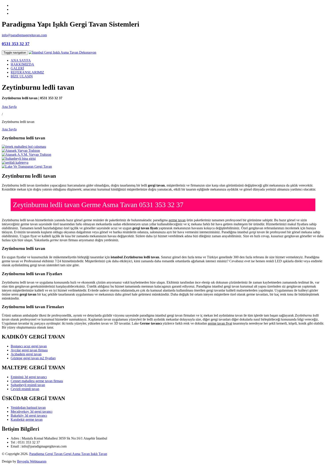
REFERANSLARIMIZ (27, 72)
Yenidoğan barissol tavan (28, 407)
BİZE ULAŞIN (22, 76)
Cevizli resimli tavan (25, 389)
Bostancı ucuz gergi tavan (29, 346)
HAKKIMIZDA (22, 64)
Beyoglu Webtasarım (31, 461)
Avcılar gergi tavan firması (29, 350)
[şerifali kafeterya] (15, 162)
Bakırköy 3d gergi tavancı (29, 415)
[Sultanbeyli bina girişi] (19, 158)
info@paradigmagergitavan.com (24, 35)
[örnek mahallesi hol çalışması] (24, 146)
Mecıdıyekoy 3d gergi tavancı (31, 411)
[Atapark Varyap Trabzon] (21, 150)
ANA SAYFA (21, 60)
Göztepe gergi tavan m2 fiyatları (33, 358)
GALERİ (17, 68)
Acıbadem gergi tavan (26, 354)
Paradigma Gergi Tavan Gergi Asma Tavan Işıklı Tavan (68, 454)
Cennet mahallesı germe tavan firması (37, 381)
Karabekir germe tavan (27, 419)
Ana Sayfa (9, 107)
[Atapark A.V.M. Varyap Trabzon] (26, 154)
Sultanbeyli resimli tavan (28, 385)
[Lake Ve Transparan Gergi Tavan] (27, 166)
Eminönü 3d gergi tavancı (29, 377)
